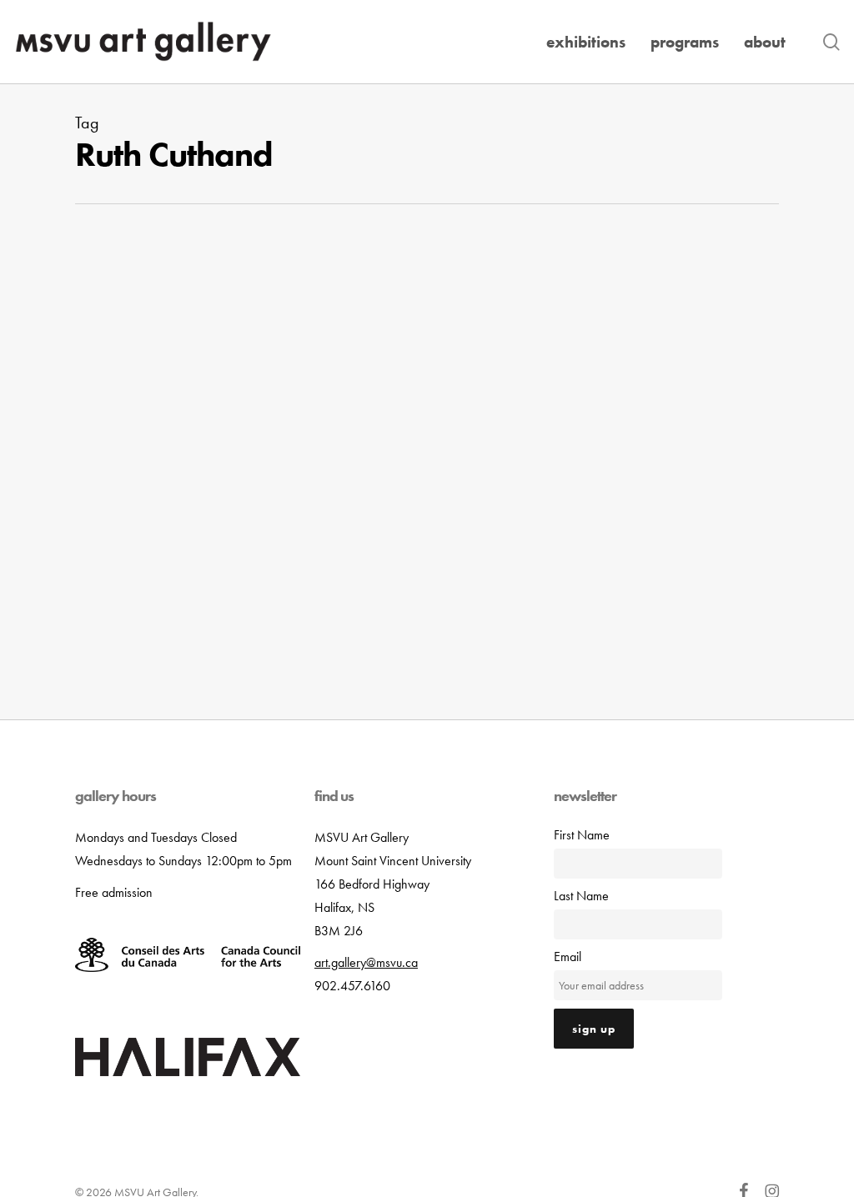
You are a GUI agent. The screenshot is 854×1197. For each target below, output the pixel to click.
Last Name (581, 895)
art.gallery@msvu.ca (366, 962)
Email (567, 956)
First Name (582, 835)
